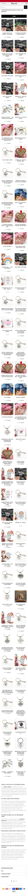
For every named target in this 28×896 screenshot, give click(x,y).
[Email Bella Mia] (16, 881)
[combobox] (14, 7)
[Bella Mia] (14, 3)
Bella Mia (11, 885)
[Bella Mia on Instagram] (14, 881)
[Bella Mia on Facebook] (12, 881)
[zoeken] (23, 3)
